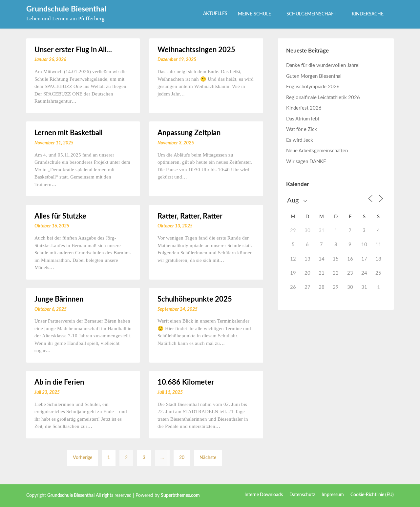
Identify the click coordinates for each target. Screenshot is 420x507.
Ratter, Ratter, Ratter (190, 216)
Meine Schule (254, 14)
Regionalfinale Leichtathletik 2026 (323, 97)
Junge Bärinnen (58, 299)
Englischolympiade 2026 (313, 86)
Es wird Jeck (299, 140)
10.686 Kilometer (186, 382)
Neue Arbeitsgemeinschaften (317, 150)
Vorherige (82, 457)
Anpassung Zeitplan (189, 133)
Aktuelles (215, 13)
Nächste (208, 457)
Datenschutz (302, 495)
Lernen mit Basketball (68, 133)
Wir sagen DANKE (306, 161)
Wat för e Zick (301, 129)
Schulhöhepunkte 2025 (195, 299)
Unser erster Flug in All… (73, 49)
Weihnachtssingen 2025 (196, 49)
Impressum (333, 495)
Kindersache (368, 14)
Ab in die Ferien (59, 382)
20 (181, 457)
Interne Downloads (263, 495)
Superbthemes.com (180, 495)
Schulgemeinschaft (311, 14)
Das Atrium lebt (302, 118)
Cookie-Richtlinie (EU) (372, 495)
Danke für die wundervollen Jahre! (323, 65)
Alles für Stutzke (60, 216)
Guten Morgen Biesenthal (314, 76)
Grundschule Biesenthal (66, 9)
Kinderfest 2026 (304, 108)
